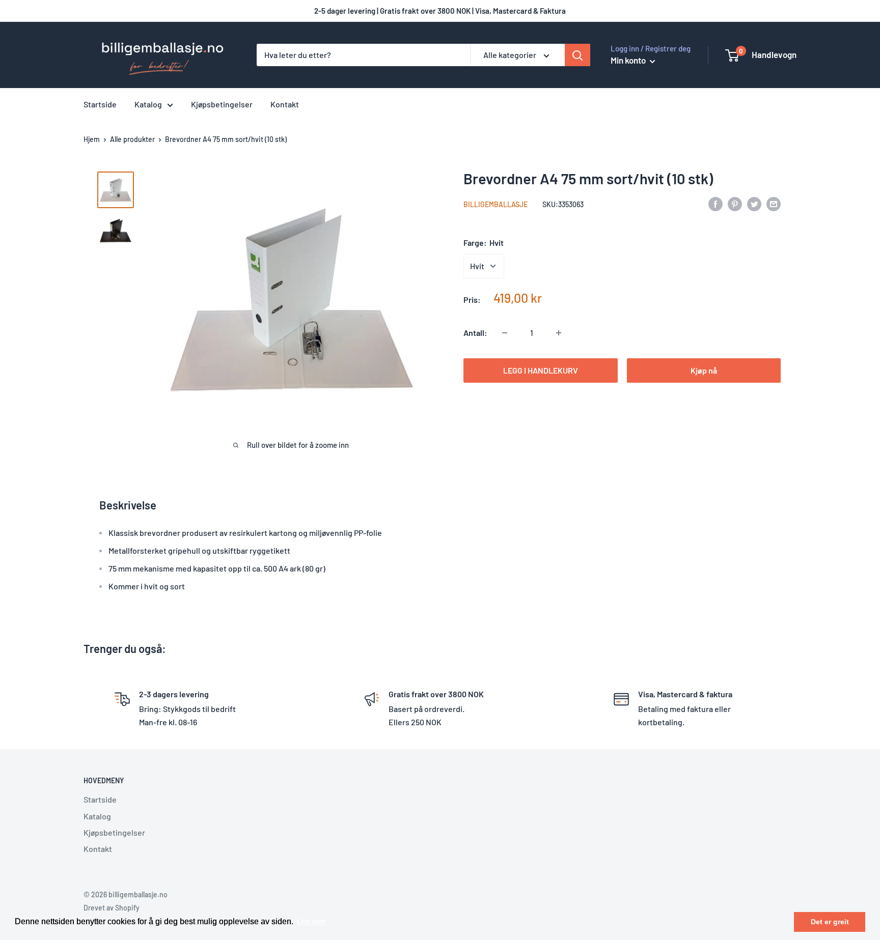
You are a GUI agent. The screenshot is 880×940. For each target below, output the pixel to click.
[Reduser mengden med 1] (504, 333)
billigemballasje (495, 204)
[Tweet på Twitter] (754, 203)
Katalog (148, 104)
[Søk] (577, 55)
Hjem (92, 139)
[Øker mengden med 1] (558, 333)
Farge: (483, 242)
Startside (100, 104)
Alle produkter (132, 139)
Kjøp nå (704, 370)
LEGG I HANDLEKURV (540, 370)
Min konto (629, 60)
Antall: (475, 332)
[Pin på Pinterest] (735, 203)
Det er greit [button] (830, 922)
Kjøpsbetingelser (222, 104)
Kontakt (284, 104)
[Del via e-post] (773, 203)
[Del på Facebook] (715, 203)
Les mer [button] (311, 921)
